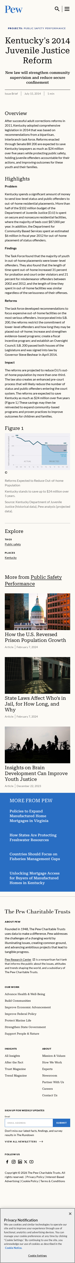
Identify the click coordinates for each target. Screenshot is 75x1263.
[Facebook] (7, 1161)
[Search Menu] (57, 9)
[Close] (70, 1213)
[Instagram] (13, 1161)
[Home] (37, 911)
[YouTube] (31, 1161)
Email (7, 1116)
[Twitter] (25, 1162)
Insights (11, 1048)
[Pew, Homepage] (14, 9)
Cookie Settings (37, 1255)
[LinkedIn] (20, 1161)
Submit (61, 1122)
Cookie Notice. (13, 1247)
